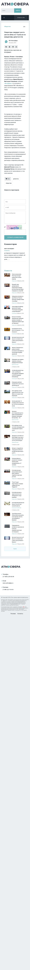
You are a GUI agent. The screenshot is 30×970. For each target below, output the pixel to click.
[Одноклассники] (9, 46)
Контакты (20, 613)
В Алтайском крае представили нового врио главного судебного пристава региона (17, 473)
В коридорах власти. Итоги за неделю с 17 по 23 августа (18, 330)
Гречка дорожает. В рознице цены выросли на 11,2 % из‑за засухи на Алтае (18, 403)
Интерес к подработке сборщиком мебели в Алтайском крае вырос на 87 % (17, 451)
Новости (8, 271)
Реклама (13, 613)
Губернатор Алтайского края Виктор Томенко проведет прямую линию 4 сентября (18, 299)
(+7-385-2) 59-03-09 (8, 576)
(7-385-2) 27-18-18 (8, 589)
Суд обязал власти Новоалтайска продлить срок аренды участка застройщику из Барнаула (18, 517)
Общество (7, 26)
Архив (15, 548)
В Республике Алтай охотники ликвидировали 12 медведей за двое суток (18, 428)
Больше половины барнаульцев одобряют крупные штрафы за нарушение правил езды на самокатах (18, 320)
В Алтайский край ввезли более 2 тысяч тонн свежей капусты (18, 504)
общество (9, 183)
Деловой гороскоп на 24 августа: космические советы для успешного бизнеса (18, 340)
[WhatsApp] (16, 46)
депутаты (16, 179)
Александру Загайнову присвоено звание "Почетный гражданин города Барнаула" (17, 309)
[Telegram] (12, 46)
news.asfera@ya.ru (8, 583)
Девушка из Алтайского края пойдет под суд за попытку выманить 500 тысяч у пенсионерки (18, 438)
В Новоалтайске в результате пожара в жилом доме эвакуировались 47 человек (17, 461)
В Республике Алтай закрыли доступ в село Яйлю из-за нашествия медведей (17, 393)
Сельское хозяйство (16, 507)
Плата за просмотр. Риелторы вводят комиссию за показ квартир (16, 277)
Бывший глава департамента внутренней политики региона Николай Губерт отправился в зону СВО (18, 287)
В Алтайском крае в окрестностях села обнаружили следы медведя (17, 495)
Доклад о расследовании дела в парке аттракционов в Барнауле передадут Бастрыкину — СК (17, 414)
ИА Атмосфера (15, 4)
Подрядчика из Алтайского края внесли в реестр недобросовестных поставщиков (18, 528)
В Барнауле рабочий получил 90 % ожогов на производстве (17, 384)
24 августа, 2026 (20, 280)
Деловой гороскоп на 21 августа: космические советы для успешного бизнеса (18, 540)
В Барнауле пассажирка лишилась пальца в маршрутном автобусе (17, 361)
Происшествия (15, 364)
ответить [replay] (7, 250)
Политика (14, 313)
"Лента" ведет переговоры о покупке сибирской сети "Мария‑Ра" (17, 485)
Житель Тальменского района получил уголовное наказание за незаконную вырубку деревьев (18, 351)
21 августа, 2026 (20, 355)
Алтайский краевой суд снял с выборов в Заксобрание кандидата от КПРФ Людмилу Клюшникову (18, 373)
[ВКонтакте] (6, 46)
